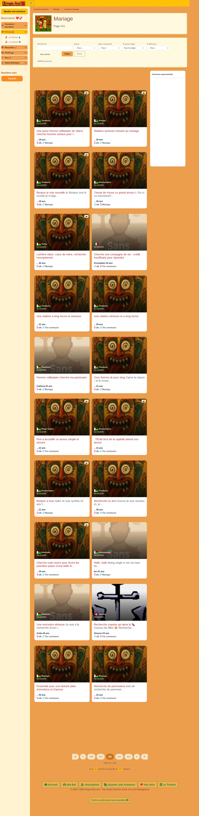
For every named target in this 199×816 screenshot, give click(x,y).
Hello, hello (101, 562)
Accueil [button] (52, 784)
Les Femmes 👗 (15, 37)
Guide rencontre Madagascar (135, 789)
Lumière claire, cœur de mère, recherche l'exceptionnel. (61, 256)
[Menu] (31, 3)
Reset (79, 54)
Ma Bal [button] (71, 784)
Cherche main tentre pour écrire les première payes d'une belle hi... (58, 564)
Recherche (42, 44)
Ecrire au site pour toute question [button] (109, 800)
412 (119, 756)
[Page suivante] (137, 757)
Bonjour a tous (46, 500)
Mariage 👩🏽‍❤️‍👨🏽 (9, 32)
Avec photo (45, 54)
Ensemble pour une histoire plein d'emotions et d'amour (56, 688)
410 (100, 756)
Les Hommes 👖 (15, 42)
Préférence (151, 44)
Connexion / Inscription (10, 25)
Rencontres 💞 (11, 48)
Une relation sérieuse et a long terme (116, 316)
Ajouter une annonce (14, 11)
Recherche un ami (105, 500)
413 (128, 756)
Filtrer (67, 54)
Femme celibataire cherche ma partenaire (62, 377)
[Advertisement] (90, 80)
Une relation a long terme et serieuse (59, 316)
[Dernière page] (144, 757)
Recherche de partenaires (110, 686)
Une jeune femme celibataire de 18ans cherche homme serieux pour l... (60, 132)
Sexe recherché (105, 44)
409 (91, 756)
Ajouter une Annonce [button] (121, 784)
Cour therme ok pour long (110, 377)
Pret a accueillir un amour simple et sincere (58, 441)
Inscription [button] (91, 784)
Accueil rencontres (41, 9)
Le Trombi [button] (169, 784)
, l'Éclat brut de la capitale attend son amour (116, 441)
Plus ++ (8, 58)
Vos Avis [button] (149, 784)
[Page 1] (75, 757)
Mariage (56, 9)
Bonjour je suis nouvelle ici (53, 192)
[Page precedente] (83, 757)
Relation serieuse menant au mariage (116, 130)
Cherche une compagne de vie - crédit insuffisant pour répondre (117, 256)
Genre (76, 44)
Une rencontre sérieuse (51, 624)
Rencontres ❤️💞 (11, 18)
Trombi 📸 (9, 53)
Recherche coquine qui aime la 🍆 (114, 624)
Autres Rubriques (12, 63)
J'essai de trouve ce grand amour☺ (116, 192)
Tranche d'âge (129, 44)
